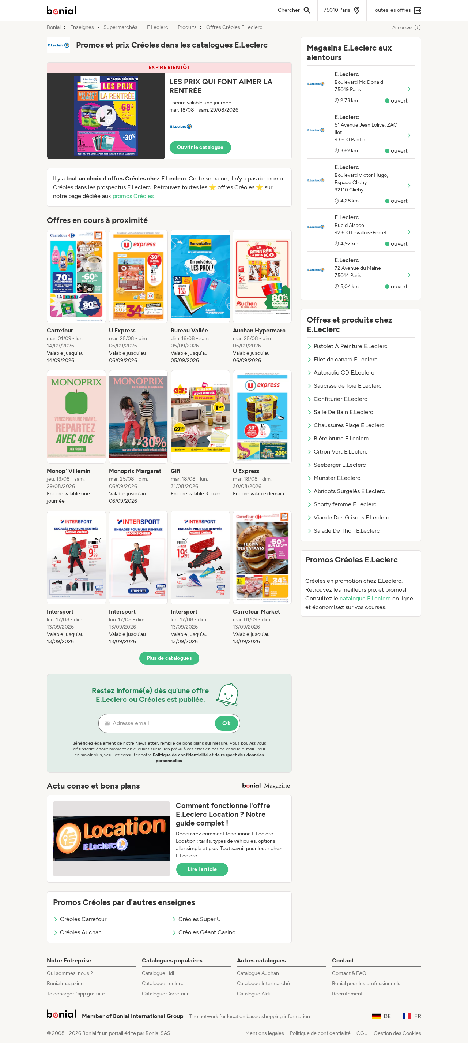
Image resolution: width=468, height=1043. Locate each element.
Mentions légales (264, 1033)
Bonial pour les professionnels (366, 983)
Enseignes (82, 27)
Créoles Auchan (81, 932)
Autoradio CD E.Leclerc (344, 372)
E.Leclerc (157, 27)
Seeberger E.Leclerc (340, 464)
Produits (187, 27)
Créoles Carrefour (83, 919)
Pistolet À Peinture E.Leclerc (351, 346)
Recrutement (347, 994)
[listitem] (76, 297)
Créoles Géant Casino (206, 932)
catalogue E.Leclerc (365, 598)
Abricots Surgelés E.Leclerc (349, 491)
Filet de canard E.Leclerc (346, 359)
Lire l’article (202, 869)
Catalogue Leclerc (163, 983)
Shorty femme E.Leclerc (345, 504)
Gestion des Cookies (397, 1033)
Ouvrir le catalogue (200, 147)
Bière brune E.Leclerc (341, 438)
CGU (362, 1033)
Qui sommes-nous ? (70, 973)
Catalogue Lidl (158, 973)
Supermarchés (120, 27)
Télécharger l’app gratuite (76, 994)
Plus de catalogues (169, 658)
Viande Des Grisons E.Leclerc (351, 517)
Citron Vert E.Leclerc (341, 451)
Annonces (402, 27)
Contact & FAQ (349, 973)
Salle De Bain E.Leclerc (343, 412)
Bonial (54, 27)
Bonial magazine (65, 983)
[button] (169, 110)
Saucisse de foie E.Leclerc (348, 385)
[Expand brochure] (106, 116)
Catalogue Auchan (258, 973)
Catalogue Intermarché (263, 983)
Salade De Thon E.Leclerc (347, 530)
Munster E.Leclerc (337, 477)
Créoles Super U (199, 919)
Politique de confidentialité (320, 1033)
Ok (226, 723)
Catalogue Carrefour (165, 994)
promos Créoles (133, 196)
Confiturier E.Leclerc (340, 398)
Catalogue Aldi (253, 994)
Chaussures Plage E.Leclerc (349, 425)
